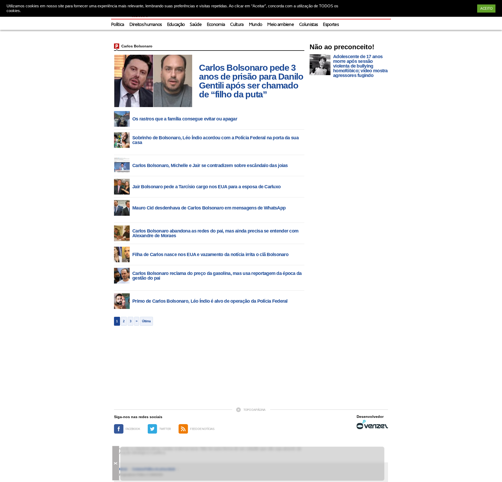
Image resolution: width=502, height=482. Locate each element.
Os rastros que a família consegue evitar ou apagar (184, 119)
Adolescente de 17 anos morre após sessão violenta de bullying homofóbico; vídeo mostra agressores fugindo (360, 66)
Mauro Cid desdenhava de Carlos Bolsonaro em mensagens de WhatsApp (209, 208)
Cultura (236, 25)
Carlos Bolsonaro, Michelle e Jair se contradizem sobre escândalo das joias (210, 165)
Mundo (255, 25)
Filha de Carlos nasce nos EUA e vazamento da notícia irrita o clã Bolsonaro (210, 254)
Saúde (196, 25)
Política (117, 25)
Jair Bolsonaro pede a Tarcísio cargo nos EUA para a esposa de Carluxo (206, 186)
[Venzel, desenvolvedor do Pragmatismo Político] (372, 424)
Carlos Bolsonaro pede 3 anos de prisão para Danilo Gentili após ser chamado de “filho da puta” (251, 81)
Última (146, 321)
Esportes (331, 25)
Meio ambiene (280, 25)
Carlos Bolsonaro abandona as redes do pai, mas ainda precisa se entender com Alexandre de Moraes (215, 233)
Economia (216, 25)
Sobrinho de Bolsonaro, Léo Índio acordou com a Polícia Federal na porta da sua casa (215, 140)
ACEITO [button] (486, 8)
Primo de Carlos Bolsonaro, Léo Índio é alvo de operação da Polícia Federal (210, 301)
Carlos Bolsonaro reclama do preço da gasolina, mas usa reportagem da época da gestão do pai (217, 275)
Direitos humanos (145, 25)
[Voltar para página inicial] (116, 46)
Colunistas (308, 25)
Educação (176, 25)
